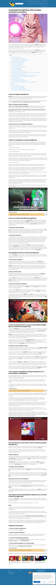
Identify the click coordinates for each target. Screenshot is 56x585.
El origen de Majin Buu (15, 77)
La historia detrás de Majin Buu (17, 68)
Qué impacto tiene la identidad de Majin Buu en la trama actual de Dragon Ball (23, 81)
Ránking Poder (32, 3)
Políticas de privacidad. (12, 572)
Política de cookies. (11, 573)
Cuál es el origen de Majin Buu (16, 57)
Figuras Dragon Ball (31, 1)
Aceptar (37, 581)
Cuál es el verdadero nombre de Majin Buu (18, 61)
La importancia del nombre (17, 65)
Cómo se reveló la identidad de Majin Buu (18, 62)
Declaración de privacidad (45, 583)
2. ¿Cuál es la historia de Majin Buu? (18, 87)
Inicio (9, 570)
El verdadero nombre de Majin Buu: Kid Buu (19, 73)
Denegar (44, 581)
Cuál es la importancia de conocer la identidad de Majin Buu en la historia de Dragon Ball (25, 72)
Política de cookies (39, 583)
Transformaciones (44, 1)
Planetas (46, 3)
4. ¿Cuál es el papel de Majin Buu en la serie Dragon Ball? (22, 90)
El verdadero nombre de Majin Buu (17, 64)
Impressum (50, 583)
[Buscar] (22, 3)
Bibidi (13, 83)
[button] (54, 573)
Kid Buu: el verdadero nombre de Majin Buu (19, 58)
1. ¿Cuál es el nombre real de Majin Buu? (19, 86)
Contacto (19, 570)
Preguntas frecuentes (14, 84)
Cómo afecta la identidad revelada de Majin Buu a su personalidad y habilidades (24, 75)
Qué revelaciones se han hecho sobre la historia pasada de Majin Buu (22, 76)
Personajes (38, 1)
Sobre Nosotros (44, 6)
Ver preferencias (51, 581)
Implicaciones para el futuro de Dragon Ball (19, 80)
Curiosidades (41, 3)
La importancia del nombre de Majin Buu (19, 70)
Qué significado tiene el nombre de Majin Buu (18, 66)
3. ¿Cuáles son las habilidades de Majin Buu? (20, 88)
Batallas (36, 3)
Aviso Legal (10, 571)
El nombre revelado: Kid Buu (17, 69)
